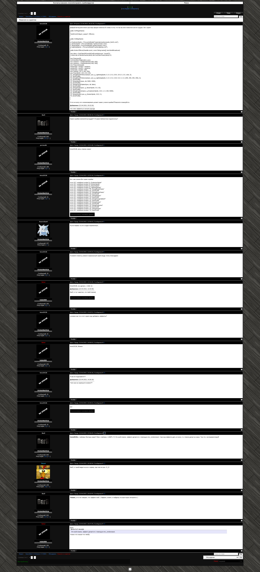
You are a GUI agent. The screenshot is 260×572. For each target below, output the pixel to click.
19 (45, 486)
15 (104, 524)
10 (104, 372)
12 (104, 433)
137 (45, 138)
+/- (48, 47)
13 (104, 463)
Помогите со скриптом (63, 16)
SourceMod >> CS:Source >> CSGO (36, 16)
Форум (21, 16)
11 (104, 403)
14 (104, 493)
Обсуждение (52, 16)
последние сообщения (130, 8)
